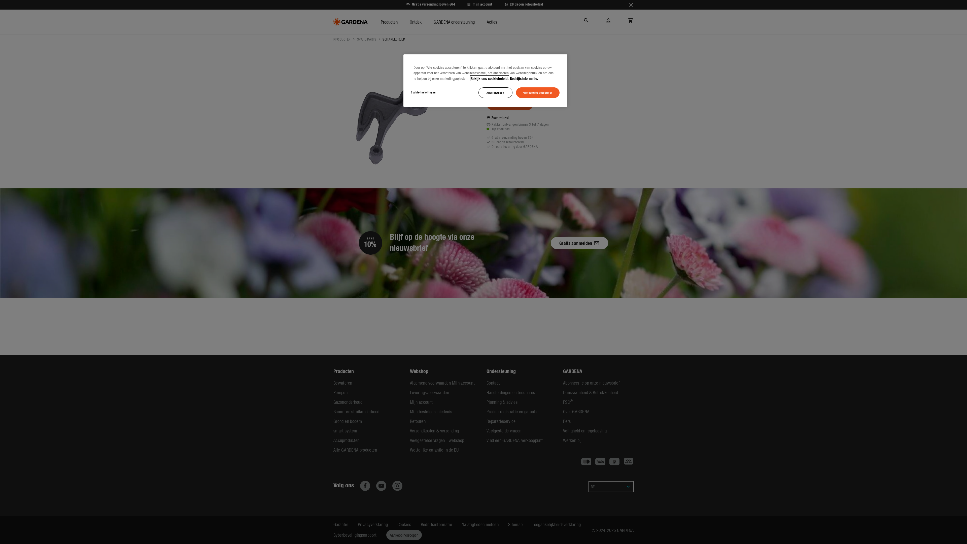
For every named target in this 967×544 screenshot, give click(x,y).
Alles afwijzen (495, 92)
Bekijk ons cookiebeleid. (490, 78)
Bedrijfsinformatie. (524, 78)
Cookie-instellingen (423, 92)
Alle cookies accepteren (538, 92)
